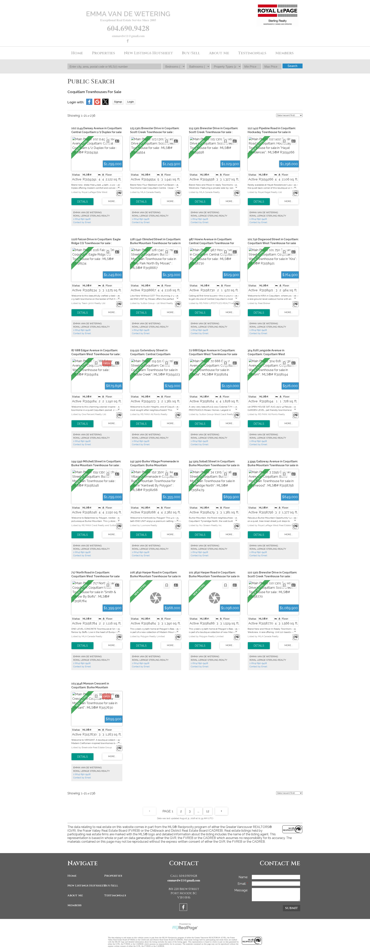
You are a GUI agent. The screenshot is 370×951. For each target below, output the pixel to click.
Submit (291, 908)
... (198, 811)
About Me (75, 895)
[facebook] (128, 41)
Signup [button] (118, 101)
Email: (242, 884)
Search (292, 66)
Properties (113, 876)
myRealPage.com (185, 928)
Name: (243, 877)
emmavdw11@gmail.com (128, 36)
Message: (241, 890)
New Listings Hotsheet (84, 886)
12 (207, 811)
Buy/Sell (111, 886)
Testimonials (252, 53)
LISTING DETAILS (82, 201)
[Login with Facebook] (89, 104)
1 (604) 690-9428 (82, 219)
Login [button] (130, 101)
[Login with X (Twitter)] (105, 104)
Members (74, 905)
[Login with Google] (97, 104)
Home (77, 53)
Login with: (75, 102)
